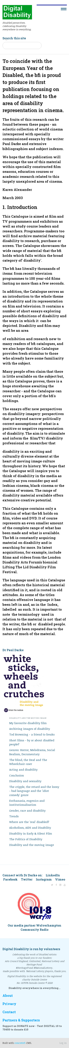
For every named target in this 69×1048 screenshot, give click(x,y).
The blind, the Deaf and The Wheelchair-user (28, 762)
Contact (9, 1012)
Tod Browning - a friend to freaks (32, 734)
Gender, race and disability (27, 810)
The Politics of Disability (25, 839)
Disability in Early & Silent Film (30, 833)
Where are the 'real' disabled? (29, 822)
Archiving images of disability (29, 729)
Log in (62, 1042)
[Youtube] (65, 884)
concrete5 (19, 1042)
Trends (14, 816)
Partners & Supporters (21, 1020)
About (8, 995)
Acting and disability (23, 769)
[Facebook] (56, 884)
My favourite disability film (28, 723)
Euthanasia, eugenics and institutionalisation (27, 803)
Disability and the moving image (31, 845)
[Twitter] (52, 884)
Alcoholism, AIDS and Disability (30, 827)
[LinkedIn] (60, 884)
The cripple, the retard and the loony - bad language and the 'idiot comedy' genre (34, 791)
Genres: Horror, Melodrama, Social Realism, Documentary (32, 752)
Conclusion (16, 775)
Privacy (9, 1003)
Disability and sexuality (25, 781)
